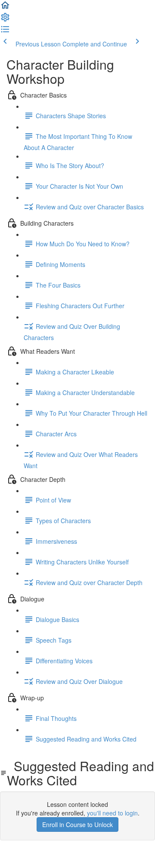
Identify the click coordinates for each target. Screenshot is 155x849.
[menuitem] (5, 19)
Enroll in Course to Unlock (77, 824)
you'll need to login (112, 813)
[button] (5, 7)
